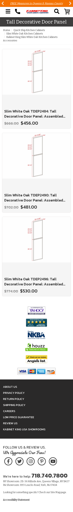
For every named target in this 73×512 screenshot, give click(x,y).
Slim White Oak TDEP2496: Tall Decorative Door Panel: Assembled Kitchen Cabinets (33, 281)
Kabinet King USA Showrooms (24, 429)
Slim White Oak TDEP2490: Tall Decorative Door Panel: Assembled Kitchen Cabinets (33, 198)
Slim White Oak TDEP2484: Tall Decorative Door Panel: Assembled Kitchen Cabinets (33, 114)
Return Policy (13, 399)
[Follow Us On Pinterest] (42, 460)
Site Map (55, 492)
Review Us (10, 423)
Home (6, 30)
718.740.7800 (49, 475)
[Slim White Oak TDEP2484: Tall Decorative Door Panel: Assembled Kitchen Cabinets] (36, 77)
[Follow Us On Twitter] (19, 460)
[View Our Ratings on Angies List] (36, 359)
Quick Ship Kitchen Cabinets (29, 30)
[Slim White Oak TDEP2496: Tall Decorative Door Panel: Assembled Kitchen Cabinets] (36, 245)
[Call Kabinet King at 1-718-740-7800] (17, 12)
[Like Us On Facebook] (8, 460)
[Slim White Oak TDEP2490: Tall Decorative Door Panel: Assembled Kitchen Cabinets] (36, 161)
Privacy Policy (14, 393)
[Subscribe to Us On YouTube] (53, 460)
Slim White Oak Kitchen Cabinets (24, 33)
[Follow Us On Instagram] (30, 460)
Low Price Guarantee (18, 417)
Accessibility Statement (16, 499)
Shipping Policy (14, 405)
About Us (10, 387)
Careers (9, 411)
